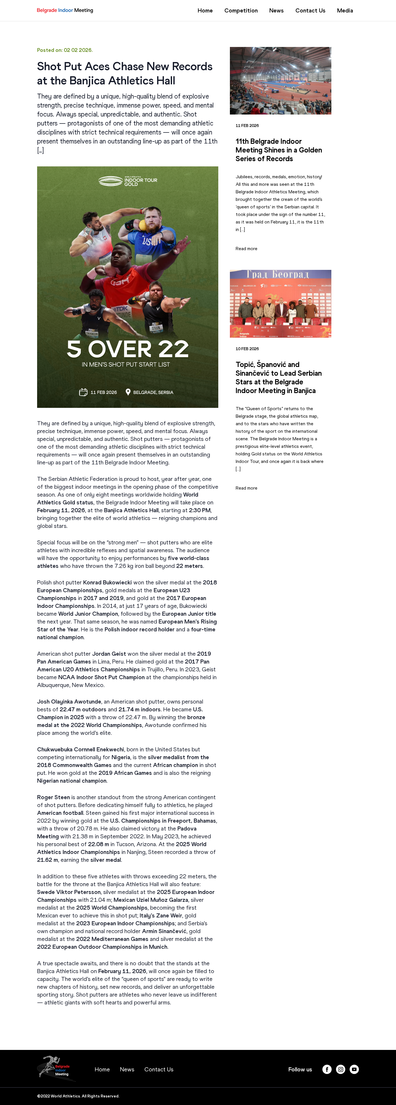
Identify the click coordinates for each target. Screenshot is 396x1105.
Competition (241, 10)
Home (205, 10)
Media (345, 10)
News (276, 10)
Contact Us (310, 10)
